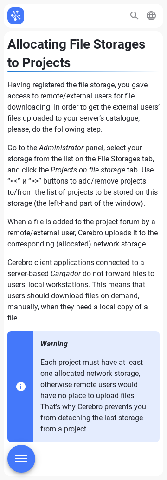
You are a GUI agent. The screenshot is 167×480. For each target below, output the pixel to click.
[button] (151, 15)
